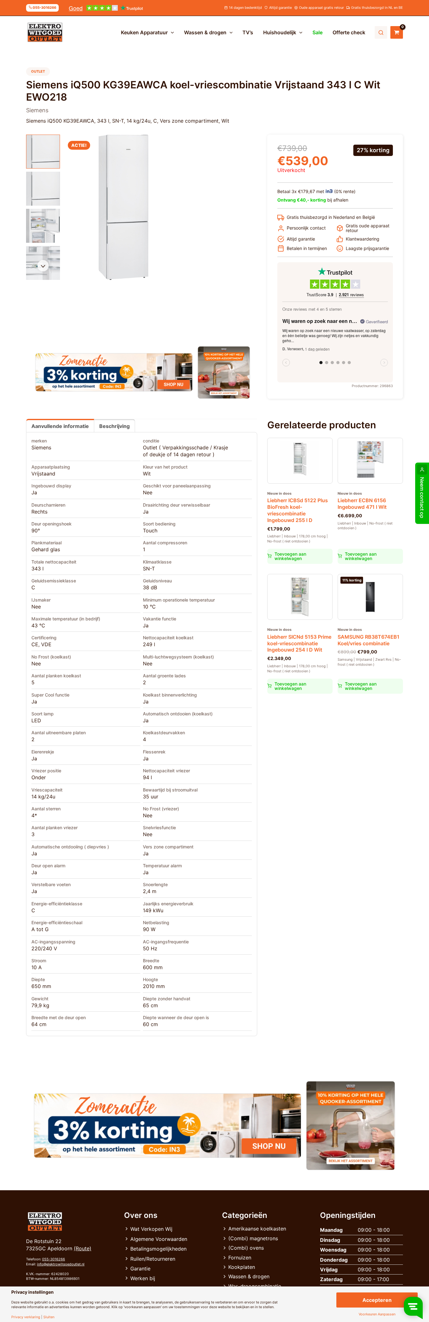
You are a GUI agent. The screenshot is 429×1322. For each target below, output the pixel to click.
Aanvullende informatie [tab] (60, 426)
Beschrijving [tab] (114, 426)
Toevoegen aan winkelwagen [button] (290, 556)
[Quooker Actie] (224, 372)
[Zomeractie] (114, 372)
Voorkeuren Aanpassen (377, 1314)
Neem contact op (422, 497)
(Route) (82, 1248)
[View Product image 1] (43, 151)
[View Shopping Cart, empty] (396, 32)
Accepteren (377, 1300)
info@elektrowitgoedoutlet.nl (60, 1264)
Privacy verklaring (25, 1317)
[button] (171, 32)
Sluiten (48, 1317)
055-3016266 (53, 1259)
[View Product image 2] (43, 188)
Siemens (41, 447)
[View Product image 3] (43, 225)
